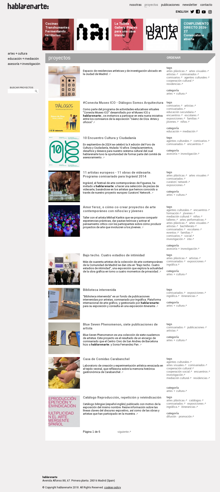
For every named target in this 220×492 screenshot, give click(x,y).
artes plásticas (176, 71)
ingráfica (172, 264)
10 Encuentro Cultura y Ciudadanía (109, 138)
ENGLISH (182, 11)
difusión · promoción (179, 416)
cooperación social (178, 371)
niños (183, 121)
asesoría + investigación (24, 64)
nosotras (136, 4)
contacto (206, 4)
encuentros (173, 115)
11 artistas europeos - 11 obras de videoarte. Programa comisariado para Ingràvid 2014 (117, 174)
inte (189, 239)
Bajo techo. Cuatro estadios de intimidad (114, 255)
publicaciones (170, 4)
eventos (171, 232)
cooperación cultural (179, 80)
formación (173, 213)
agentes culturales (195, 77)
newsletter (190, 4)
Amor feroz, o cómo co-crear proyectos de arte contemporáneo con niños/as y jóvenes (119, 209)
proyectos (151, 4)
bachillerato (187, 226)
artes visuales (197, 71)
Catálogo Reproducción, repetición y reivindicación (122, 397)
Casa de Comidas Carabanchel (106, 359)
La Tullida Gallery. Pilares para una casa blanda (126, 29)
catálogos (195, 400)
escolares (191, 115)
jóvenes (171, 121)
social (188, 235)
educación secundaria (180, 112)
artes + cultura (17, 53)
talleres (171, 219)
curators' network (177, 181)
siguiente (123, 431)
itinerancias (188, 296)
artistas (171, 74)
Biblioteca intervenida (99, 290)
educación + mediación (23, 58)
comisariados (188, 74)
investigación (175, 239)
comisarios (173, 77)
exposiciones (175, 118)
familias (192, 118)
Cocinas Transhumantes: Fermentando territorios (57, 29)
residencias (174, 84)
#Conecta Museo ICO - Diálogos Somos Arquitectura (123, 103)
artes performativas (192, 219)
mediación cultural (178, 216)
